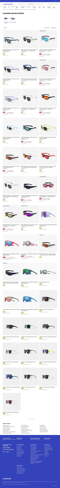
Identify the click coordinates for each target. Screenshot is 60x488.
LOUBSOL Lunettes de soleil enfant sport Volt (29, 336)
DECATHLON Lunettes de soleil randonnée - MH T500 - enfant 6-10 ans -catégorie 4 (47, 50)
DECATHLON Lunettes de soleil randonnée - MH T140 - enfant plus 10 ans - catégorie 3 (47, 167)
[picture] (12, 39)
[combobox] (54, 27)
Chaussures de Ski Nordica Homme (26, 430)
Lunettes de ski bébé (13, 22)
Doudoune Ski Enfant (6, 425)
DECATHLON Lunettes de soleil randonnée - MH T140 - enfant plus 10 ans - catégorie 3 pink (11, 196)
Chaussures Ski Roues (43, 429)
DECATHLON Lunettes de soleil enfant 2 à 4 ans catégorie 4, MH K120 (11, 109)
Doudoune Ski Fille (6, 430)
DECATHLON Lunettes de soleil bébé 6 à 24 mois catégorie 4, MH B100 (11, 138)
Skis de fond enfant (24, 425)
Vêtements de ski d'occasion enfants (9, 426)
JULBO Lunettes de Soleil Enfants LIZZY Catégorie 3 (12, 310)
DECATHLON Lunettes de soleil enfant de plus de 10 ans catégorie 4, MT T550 (11, 167)
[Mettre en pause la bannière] (55, 1)
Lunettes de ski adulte (6, 22)
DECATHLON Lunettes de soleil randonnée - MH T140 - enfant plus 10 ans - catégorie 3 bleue (29, 79)
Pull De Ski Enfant (42, 426)
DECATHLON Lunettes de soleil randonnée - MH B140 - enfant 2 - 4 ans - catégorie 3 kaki (29, 50)
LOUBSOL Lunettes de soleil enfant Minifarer (10, 361)
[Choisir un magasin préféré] (50, 4)
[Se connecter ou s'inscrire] (54, 4)
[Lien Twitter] (5, 452)
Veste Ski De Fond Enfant (7, 429)
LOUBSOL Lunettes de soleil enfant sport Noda (11, 336)
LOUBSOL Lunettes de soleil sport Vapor (46, 309)
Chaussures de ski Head (25, 429)
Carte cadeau (54, 7)
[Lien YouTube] (7, 452)
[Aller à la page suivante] (33, 419)
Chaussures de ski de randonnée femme (9, 431)
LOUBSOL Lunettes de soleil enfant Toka (28, 361)
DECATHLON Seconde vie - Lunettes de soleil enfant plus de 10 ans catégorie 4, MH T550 (11, 283)
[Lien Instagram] (9, 452)
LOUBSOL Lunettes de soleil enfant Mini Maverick (48, 336)
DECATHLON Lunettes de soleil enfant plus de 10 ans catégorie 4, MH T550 (29, 196)
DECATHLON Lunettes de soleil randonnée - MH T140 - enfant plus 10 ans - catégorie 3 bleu (29, 167)
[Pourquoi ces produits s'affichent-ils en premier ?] (44, 27)
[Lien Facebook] (3, 452)
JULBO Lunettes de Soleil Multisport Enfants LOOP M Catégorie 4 (30, 254)
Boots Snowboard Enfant (25, 426)
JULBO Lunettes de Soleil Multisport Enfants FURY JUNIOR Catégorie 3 (48, 225)
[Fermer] (56, 1)
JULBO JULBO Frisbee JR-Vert (44, 282)
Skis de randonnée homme (44, 430)
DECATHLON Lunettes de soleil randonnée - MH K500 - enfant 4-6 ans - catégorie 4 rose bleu (47, 196)
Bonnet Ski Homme (24, 431)
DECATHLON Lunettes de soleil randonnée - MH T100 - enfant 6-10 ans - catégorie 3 (11, 225)
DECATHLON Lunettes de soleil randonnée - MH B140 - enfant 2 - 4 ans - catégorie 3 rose (29, 109)
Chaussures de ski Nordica (44, 431)
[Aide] (52, 4)
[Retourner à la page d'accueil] (8, 4)
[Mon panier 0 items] (56, 4)
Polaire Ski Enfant (42, 425)
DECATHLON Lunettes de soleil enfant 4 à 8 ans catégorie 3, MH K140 (11, 50)
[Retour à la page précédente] (27, 419)
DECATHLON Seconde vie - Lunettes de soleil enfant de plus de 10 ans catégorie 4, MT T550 (47, 254)
